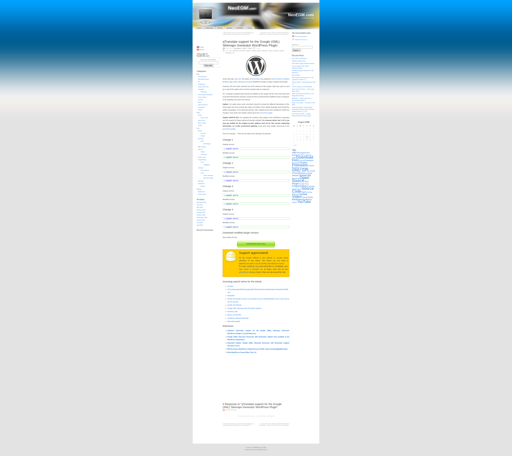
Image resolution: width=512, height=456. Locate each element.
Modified (253, 50)
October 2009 (201, 215)
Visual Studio (307, 197)
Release (271, 50)
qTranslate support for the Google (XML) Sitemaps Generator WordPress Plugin (251, 43)
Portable (301, 184)
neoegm (230, 286)
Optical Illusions (203, 104)
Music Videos (202, 123)
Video (297, 197)
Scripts (203, 136)
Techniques (201, 107)
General (200, 99)
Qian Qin (238, 79)
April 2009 (200, 225)
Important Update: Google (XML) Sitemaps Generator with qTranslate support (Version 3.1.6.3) (303, 109)
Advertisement (304, 153)
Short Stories (202, 194)
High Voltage (202, 147)
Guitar (200, 115)
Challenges (201, 84)
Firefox (200, 131)
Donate (220, 28)
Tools (202, 173)
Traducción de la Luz (300, 39)
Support (281, 50)
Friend (311, 166)
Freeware (300, 165)
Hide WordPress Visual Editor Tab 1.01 (241, 352)
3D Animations (202, 76)
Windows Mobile (208, 178)
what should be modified (280, 79)
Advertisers (239, 28)
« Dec (295, 145)
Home (199, 28)
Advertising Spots (203, 79)
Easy (295, 160)
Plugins (250, 48)
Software (200, 168)
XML (233, 53)
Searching (204, 154)
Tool (293, 194)
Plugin (259, 50)
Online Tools (202, 157)
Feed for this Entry (231, 410)
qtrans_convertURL (234, 315)
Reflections (201, 191)
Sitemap (229, 28)
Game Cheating (208, 175)
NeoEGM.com (301, 15)
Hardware (201, 138)
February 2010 (201, 210)
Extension (309, 160)
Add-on (295, 152)
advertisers (244, 272)
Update (303, 194)
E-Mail (202, 152)
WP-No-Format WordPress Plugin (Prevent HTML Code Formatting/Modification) (257, 349)
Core (230, 50)
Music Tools (201, 120)
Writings (199, 189)
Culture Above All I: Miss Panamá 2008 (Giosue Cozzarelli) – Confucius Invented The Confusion (274, 33)
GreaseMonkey (299, 173)
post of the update (265, 113)
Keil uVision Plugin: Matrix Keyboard (303, 63)
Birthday (295, 155)
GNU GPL (300, 170)
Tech (198, 128)
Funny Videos (202, 97)
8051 (202, 141)
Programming (202, 159)
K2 (265, 447)
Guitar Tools (204, 117)
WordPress (228, 53)
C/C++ (203, 162)
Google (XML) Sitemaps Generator (240, 82)
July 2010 (200, 205)
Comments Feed (262, 449)
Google (248, 50)
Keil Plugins (207, 143)
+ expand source (231, 149)
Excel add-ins (205, 170)
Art (199, 81)
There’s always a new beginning (302, 86)
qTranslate (265, 50)
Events (301, 160)
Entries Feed (249, 449)
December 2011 (201, 202)
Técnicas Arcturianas (300, 36)
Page (307, 181)
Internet (200, 149)
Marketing (204, 92)
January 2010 (201, 212)
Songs (200, 125)
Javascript (305, 175)
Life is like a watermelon (299, 58)
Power (307, 184)
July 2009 (200, 222)
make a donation (251, 269)
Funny (295, 167)
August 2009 (201, 220)
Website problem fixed (299, 61)
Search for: (295, 44)
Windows (200, 181)
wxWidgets (206, 164)
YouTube (304, 202)
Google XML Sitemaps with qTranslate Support (244, 308)
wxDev (294, 202)
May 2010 (200, 207)
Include (309, 173)
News (199, 102)
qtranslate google (233, 321)
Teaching (309, 192)
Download (236, 50)
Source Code (303, 189)
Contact (250, 28)
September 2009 (202, 217)
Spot (304, 192)
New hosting (296, 75)
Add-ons (203, 133)
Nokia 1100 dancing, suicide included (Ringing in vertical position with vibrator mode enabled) (238, 33)
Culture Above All (203, 86)
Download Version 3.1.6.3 (256, 244)
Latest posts (209, 28)
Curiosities (201, 89)
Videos (200, 110)
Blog (198, 74)
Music (198, 112)
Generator (242, 50)
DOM (294, 158)
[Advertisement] (256, 37)
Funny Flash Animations (205, 94)
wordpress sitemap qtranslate (238, 318)
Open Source (300, 179)
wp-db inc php (232, 311)
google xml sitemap (234, 305)
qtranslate (231, 295)
